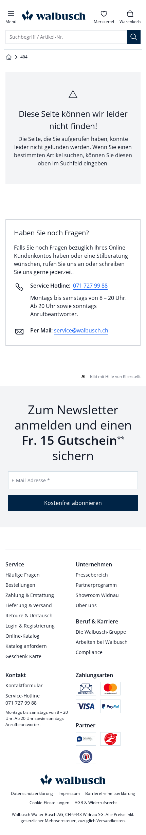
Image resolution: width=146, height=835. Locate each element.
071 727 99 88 (90, 285)
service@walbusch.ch (81, 330)
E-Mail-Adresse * (31, 480)
